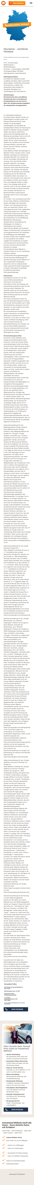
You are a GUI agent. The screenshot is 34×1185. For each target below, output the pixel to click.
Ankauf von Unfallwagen (16, 1145)
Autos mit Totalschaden (15, 1148)
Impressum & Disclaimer (17, 1174)
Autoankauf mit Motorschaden (18, 1153)
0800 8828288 (17, 1009)
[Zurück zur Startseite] (3, 3)
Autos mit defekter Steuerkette (18, 1156)
